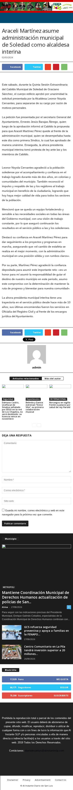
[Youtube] (54, 757)
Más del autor (53, 378)
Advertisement (42, 779)
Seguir (64, 687)
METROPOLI (8, 587)
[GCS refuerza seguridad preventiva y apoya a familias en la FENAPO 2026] (11, 632)
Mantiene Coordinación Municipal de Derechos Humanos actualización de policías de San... (35, 597)
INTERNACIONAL (58, 399)
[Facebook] (19, 757)
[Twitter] (28, 757)
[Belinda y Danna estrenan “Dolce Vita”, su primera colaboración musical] (36, 392)
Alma (5, 607)
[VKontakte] (45, 757)
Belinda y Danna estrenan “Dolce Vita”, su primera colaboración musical (35, 407)
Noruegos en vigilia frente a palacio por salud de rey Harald (59, 405)
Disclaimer (12, 779)
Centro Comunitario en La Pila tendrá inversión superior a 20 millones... (44, 650)
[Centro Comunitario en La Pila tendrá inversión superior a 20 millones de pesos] (11, 652)
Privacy (26, 779)
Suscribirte (61, 695)
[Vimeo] (37, 757)
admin (36, 367)
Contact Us (60, 779)
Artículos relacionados (26, 378)
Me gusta (62, 679)
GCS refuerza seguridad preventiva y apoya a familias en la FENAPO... (46, 630)
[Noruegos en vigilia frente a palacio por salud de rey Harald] (60, 392)
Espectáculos (33, 399)
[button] (67, 18)
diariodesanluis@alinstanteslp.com (44, 750)
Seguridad (8, 399)
